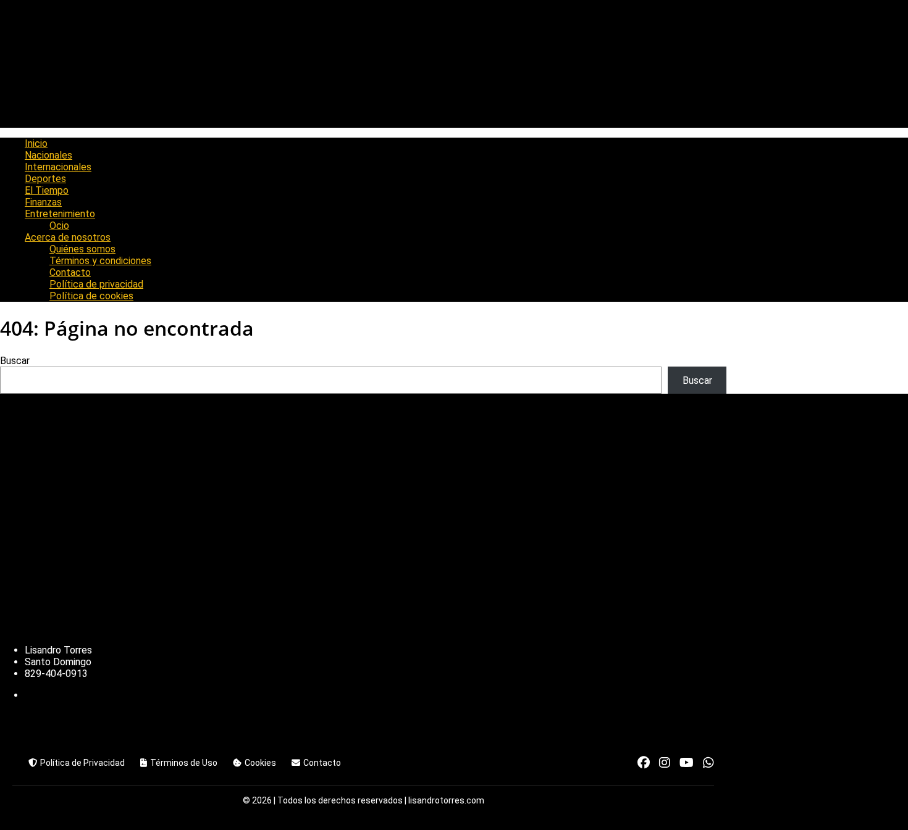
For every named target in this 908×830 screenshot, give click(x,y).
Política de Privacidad (82, 763)
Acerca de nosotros (68, 237)
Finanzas (43, 202)
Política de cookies (91, 296)
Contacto (70, 272)
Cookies (260, 763)
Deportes (45, 179)
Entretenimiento (60, 214)
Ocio (59, 225)
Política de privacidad (96, 284)
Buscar (15, 361)
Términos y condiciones (100, 261)
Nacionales (48, 155)
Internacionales (58, 167)
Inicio (36, 143)
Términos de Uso (183, 763)
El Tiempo (47, 190)
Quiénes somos (82, 249)
